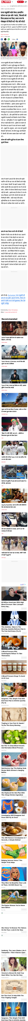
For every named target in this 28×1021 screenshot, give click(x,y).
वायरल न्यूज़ (4, 557)
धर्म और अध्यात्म (4, 509)
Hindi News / (4, 6)
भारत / (8, 6)
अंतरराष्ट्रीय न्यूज (4, 414)
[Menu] (26, 2)
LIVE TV (21, 2)
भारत (2, 36)
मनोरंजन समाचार (4, 342)
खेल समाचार (4, 462)
